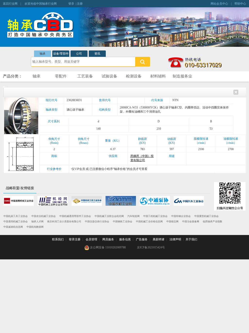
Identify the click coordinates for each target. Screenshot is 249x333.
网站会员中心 (219, 3)
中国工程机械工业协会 (155, 216)
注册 (80, 3)
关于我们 (191, 239)
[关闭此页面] (235, 91)
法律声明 (175, 239)
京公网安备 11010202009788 (107, 247)
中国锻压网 (172, 221)
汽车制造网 (133, 216)
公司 (79, 53)
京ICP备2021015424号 (151, 247)
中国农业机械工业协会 (43, 216)
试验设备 (109, 76)
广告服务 (142, 239)
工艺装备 (85, 76)
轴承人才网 (37, 221)
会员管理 (91, 239)
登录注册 (74, 239)
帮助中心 (240, 3)
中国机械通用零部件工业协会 (75, 216)
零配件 (61, 76)
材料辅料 (158, 76)
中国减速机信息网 (13, 226)
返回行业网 (10, 3)
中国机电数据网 (35, 226)
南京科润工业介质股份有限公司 (64, 221)
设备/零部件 (61, 53)
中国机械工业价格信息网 (149, 221)
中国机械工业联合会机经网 (109, 216)
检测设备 (134, 76)
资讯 (97, 53)
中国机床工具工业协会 (15, 216)
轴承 (42, 53)
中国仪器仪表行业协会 (97, 221)
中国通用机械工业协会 (15, 221)
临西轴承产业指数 (212, 221)
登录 (71, 3)
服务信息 (125, 239)
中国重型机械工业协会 (206, 216)
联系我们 (58, 239)
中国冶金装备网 (190, 221)
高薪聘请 (158, 239)
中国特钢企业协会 (181, 216)
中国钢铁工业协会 (122, 221)
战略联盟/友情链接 (20, 188)
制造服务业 (182, 76)
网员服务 (108, 239)
